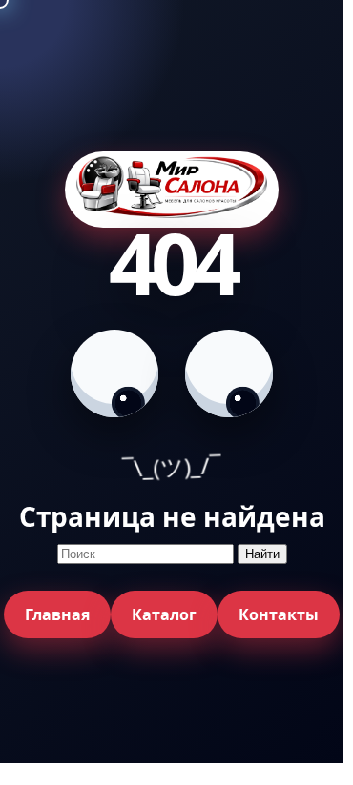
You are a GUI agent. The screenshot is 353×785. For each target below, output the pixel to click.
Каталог (164, 614)
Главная (57, 614)
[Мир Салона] (172, 190)
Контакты (279, 614)
